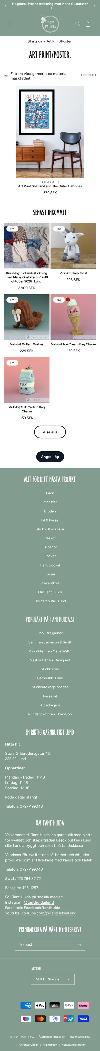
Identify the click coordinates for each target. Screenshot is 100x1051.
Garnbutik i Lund (50, 678)
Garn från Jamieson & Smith (50, 642)
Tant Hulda (27, 1037)
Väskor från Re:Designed (50, 660)
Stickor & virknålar (50, 529)
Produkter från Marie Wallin (50, 651)
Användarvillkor (28, 1044)
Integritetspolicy (79, 1036)
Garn (50, 493)
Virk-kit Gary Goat (73, 273)
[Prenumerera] (79, 945)
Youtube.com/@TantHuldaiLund (49, 913)
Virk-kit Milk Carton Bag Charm (27, 409)
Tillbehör (50, 547)
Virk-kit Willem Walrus (26, 344)
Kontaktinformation (74, 1044)
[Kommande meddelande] (94, 6)
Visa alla (50, 432)
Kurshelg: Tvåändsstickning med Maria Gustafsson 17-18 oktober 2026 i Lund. (27, 277)
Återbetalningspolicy (52, 1036)
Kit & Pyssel (50, 520)
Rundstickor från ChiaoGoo (50, 714)
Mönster (50, 502)
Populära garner (50, 633)
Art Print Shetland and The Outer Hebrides (50, 186)
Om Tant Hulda (50, 592)
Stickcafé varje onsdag (50, 687)
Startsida (35, 41)
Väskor (50, 538)
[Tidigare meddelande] (5, 6)
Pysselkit (50, 696)
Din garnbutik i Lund (50, 601)
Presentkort (50, 583)
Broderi (50, 511)
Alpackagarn (50, 705)
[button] (10, 24)
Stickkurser (50, 669)
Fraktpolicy (50, 1044)
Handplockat (50, 565)
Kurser (50, 574)
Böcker (50, 556)
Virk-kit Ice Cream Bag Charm (73, 344)
